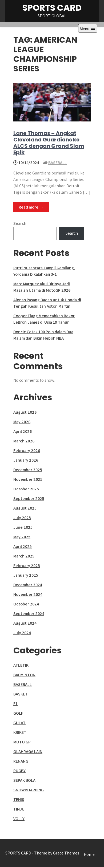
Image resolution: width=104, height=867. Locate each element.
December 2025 (27, 470)
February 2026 (26, 450)
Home (89, 854)
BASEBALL (57, 162)
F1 (15, 703)
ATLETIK (21, 665)
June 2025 (23, 527)
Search (19, 223)
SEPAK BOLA (24, 780)
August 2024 (25, 623)
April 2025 (22, 546)
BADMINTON (24, 675)
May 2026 (21, 422)
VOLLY (19, 818)
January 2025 (25, 575)
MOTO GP (22, 742)
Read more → (31, 207)
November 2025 (27, 479)
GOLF (18, 713)
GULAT (19, 723)
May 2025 (21, 537)
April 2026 (22, 431)
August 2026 (25, 412)
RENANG (20, 761)
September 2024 (28, 613)
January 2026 (25, 460)
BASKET (20, 694)
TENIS (18, 799)
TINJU (19, 809)
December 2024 (27, 585)
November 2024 (27, 594)
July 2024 (22, 633)
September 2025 (28, 498)
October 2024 (26, 604)
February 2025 (26, 565)
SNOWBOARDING (28, 790)
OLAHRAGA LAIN (27, 751)
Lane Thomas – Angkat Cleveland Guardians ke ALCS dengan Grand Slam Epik (48, 142)
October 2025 (26, 489)
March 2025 (23, 556)
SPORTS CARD (52, 8)
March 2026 (23, 441)
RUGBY (19, 771)
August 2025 (25, 508)
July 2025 (22, 517)
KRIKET (19, 732)
